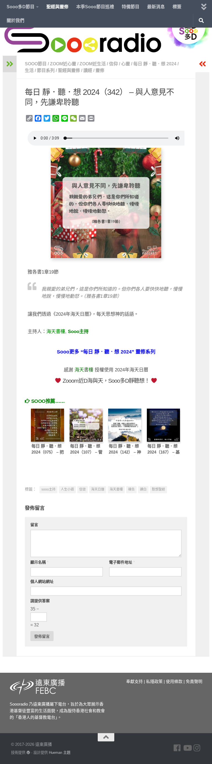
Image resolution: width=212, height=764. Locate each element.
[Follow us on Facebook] (177, 748)
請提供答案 (40, 601)
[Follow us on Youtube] (187, 748)
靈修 (100, 70)
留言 (34, 524)
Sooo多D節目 (21, 6)
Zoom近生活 (93, 63)
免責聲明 (194, 681)
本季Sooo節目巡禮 (95, 6)
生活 (29, 70)
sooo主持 (48, 489)
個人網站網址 (42, 581)
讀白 (143, 489)
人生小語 (67, 489)
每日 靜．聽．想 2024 (154, 63)
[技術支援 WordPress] (28, 752)
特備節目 (130, 6)
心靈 (125, 63)
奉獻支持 (134, 681)
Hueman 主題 (59, 752)
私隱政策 (154, 681)
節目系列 (46, 70)
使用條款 (174, 681)
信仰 (113, 63)
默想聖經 (158, 489)
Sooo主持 (78, 331)
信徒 (82, 489)
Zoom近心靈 (63, 63)
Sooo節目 (36, 63)
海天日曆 (97, 489)
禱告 (131, 489)
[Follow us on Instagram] (197, 748)
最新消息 (156, 6)
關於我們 (15, 20)
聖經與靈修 (57, 6)
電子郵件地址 (122, 562)
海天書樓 (55, 331)
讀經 (87, 70)
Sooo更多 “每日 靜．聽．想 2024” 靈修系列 (106, 352)
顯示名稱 (39, 562)
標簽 (177, 6)
